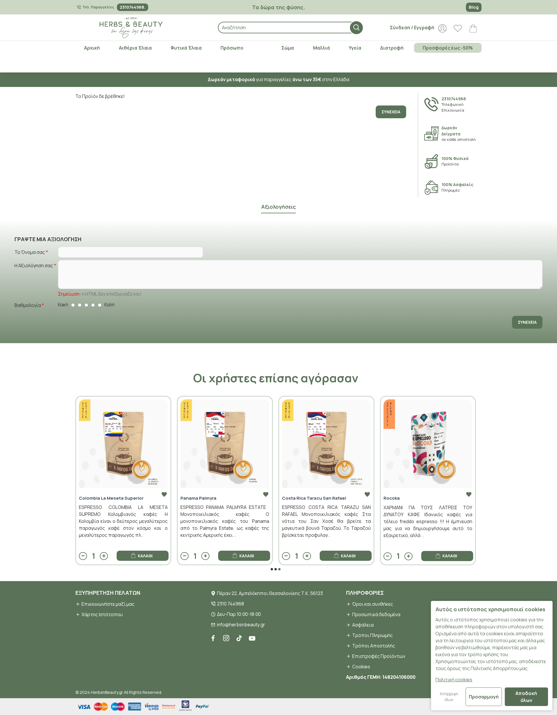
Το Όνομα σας (30, 252)
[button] (272, 569)
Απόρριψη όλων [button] (449, 696)
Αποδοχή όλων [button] (526, 696)
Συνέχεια (390, 111)
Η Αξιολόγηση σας (34, 265)
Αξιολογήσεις (278, 206)
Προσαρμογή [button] (484, 697)
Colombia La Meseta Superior (111, 498)
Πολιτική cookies (453, 679)
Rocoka (392, 498)
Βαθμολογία (28, 305)
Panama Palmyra (198, 498)
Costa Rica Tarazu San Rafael (314, 498)
